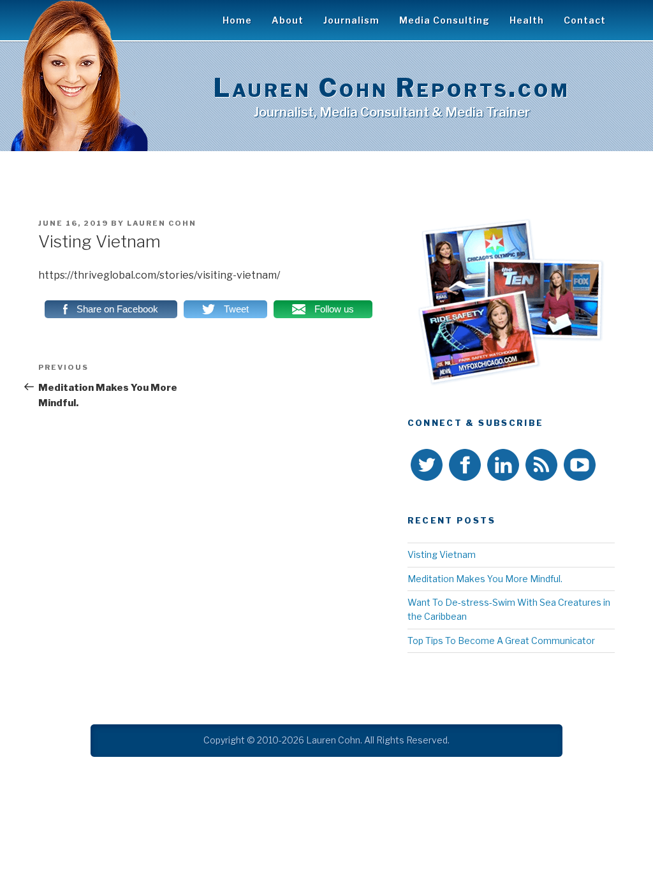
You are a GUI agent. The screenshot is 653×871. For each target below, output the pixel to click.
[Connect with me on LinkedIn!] (503, 467)
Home (237, 20)
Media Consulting (444, 20)
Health (527, 20)
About (288, 20)
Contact (585, 20)
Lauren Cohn (161, 223)
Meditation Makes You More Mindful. (484, 578)
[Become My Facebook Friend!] (465, 467)
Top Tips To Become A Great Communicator (501, 640)
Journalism (351, 20)
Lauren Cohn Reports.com (392, 87)
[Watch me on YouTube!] (580, 467)
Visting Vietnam (441, 554)
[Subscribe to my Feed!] (541, 467)
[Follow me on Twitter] (426, 467)
